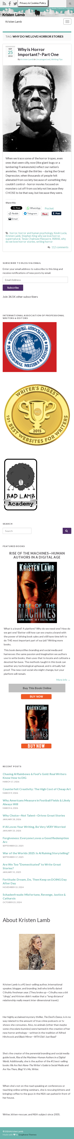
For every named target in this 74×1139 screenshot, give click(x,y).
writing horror (44, 241)
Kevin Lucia (60, 233)
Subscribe (13, 287)
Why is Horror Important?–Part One (38, 52)
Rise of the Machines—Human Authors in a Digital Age (37, 555)
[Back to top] (65, 1130)
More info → (63, 679)
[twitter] (15, 3)
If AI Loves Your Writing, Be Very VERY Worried (34, 826)
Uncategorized (43, 59)
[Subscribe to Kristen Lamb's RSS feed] (4, 3)
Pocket (49, 208)
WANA (56, 238)
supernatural (13, 238)
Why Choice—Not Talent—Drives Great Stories (34, 815)
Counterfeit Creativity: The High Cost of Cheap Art (37, 789)
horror (13, 233)
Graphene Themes (27, 1134)
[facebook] (9, 3)
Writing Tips (57, 59)
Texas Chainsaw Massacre (36, 238)
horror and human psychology (35, 233)
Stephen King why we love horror (41, 235)
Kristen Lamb (13, 21)
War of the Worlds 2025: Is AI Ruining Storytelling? (36, 853)
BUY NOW (36, 696)
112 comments (60, 247)
